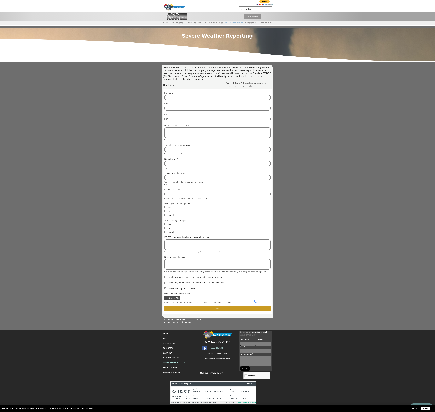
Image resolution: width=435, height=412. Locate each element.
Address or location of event (177, 117)
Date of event (171, 139)
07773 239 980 (222, 341)
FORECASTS (168, 335)
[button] (264, 2)
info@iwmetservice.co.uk (220, 346)
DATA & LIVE (168, 340)
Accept (425, 408)
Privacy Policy (89, 408)
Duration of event (172, 170)
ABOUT (166, 326)
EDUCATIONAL (169, 331)
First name (244, 327)
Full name (169, 93)
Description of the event (175, 209)
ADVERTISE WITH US (171, 360)
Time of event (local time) (175, 153)
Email (167, 103)
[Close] (432, 408)
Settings (415, 408)
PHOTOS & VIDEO (170, 355)
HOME (165, 321)
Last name (259, 327)
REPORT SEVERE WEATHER (174, 350)
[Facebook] (204, 336)
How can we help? (246, 342)
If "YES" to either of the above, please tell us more (186, 189)
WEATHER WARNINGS (172, 345)
